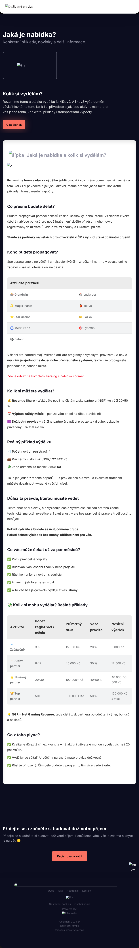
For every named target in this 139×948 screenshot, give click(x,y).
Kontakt (86, 890)
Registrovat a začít (69, 856)
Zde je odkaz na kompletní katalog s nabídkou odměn (46, 376)
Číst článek (14, 124)
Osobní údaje (82, 904)
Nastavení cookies (60, 904)
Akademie (73, 890)
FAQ (60, 890)
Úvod (51, 890)
